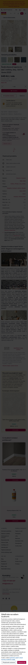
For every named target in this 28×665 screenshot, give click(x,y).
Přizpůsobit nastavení (9, 662)
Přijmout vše (21, 662)
